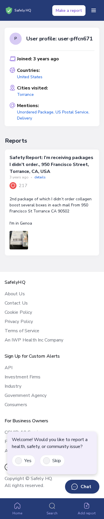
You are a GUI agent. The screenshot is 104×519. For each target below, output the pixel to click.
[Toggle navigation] (93, 10)
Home (17, 513)
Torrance (25, 94)
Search (52, 513)
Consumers (16, 405)
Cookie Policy (18, 312)
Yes (27, 461)
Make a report (69, 10)
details (40, 177)
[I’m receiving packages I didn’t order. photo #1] (19, 240)
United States (29, 77)
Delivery (24, 118)
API (8, 368)
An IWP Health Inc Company (34, 340)
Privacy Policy (19, 321)
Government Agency (26, 395)
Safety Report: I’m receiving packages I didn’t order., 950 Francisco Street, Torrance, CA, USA (51, 164)
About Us (15, 294)
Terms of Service (22, 331)
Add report (87, 513)
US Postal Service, (72, 112)
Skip (56, 461)
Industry (13, 386)
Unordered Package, (36, 112)
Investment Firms (22, 377)
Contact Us (16, 303)
